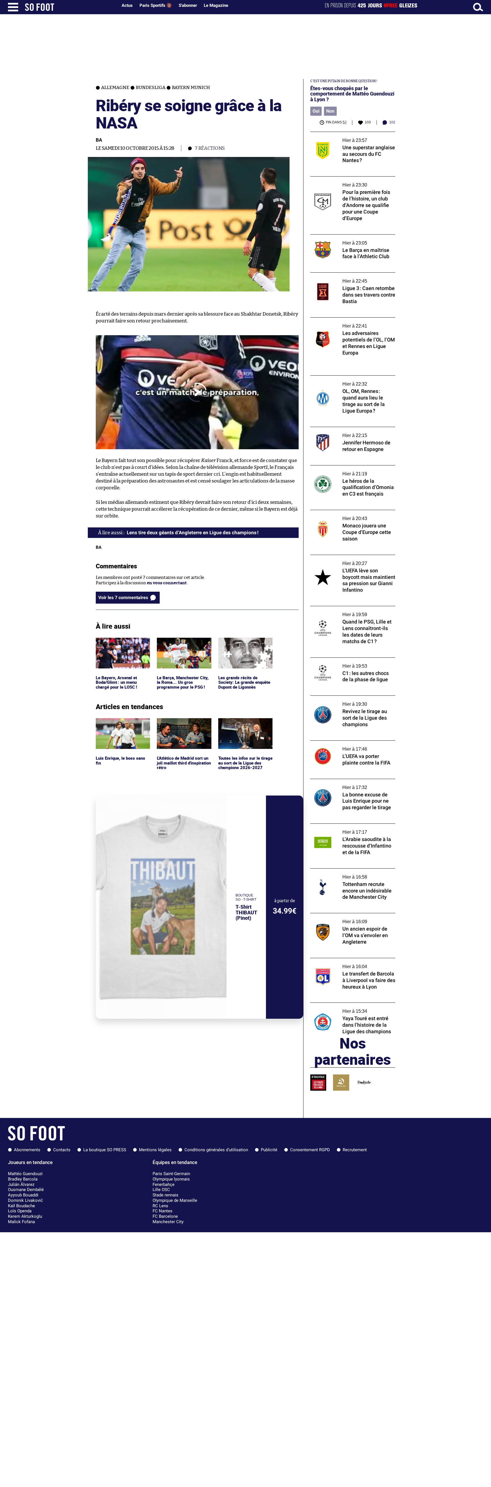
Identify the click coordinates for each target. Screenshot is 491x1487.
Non (330, 111)
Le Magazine (216, 5)
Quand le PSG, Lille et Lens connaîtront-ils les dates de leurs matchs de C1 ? (352, 611)
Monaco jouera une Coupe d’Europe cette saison (351, 515)
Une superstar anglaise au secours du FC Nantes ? (350, 137)
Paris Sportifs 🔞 (156, 5)
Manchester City (168, 1221)
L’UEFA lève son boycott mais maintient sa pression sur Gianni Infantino (352, 560)
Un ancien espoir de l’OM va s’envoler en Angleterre (350, 918)
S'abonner (188, 5)
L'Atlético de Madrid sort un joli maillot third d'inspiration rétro (181, 725)
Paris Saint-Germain (171, 1173)
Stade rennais (165, 1195)
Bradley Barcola (23, 1179)
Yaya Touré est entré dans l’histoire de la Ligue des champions (350, 1008)
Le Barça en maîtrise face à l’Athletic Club (351, 237)
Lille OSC (161, 1189)
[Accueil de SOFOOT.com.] (70, 7)
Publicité (269, 1149)
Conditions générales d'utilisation (216, 1149)
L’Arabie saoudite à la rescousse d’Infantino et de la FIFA (341, 829)
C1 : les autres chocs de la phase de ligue (349, 660)
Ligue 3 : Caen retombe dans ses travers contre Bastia (349, 278)
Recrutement (355, 1149)
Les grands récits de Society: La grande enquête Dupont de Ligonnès (245, 645)
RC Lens (160, 1205)
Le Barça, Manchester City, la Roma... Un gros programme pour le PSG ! (183, 645)
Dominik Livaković (25, 1200)
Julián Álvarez (21, 1184)
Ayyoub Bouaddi (23, 1195)
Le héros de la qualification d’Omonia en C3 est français (350, 470)
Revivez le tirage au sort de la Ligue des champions (348, 701)
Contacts (61, 1149)
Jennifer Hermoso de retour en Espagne (350, 429)
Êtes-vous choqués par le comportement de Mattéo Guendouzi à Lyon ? (352, 94)
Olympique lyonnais (171, 1179)
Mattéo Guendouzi (25, 1173)
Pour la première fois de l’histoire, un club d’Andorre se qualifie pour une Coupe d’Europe (351, 184)
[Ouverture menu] (13, 7)
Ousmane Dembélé (26, 1189)
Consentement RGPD (310, 1149)
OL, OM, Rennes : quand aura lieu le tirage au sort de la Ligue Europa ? (351, 381)
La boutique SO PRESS (104, 1149)
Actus (127, 5)
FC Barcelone (165, 1216)
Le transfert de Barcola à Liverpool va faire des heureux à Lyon (352, 963)
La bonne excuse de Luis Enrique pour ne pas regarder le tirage (351, 784)
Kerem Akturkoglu (25, 1216)
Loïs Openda (20, 1210)
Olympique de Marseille (175, 1200)
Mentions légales (155, 1149)
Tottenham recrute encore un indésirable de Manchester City (351, 874)
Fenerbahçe (163, 1184)
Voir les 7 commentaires (123, 597)
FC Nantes (162, 1210)
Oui (316, 111)
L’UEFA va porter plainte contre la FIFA (348, 743)
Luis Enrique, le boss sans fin (121, 723)
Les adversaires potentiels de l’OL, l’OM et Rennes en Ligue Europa (351, 323)
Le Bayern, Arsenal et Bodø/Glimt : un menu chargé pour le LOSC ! (118, 645)
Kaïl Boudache (21, 1205)
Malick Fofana (21, 1221)
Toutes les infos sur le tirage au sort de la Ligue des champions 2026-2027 (244, 725)
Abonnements (27, 1149)
